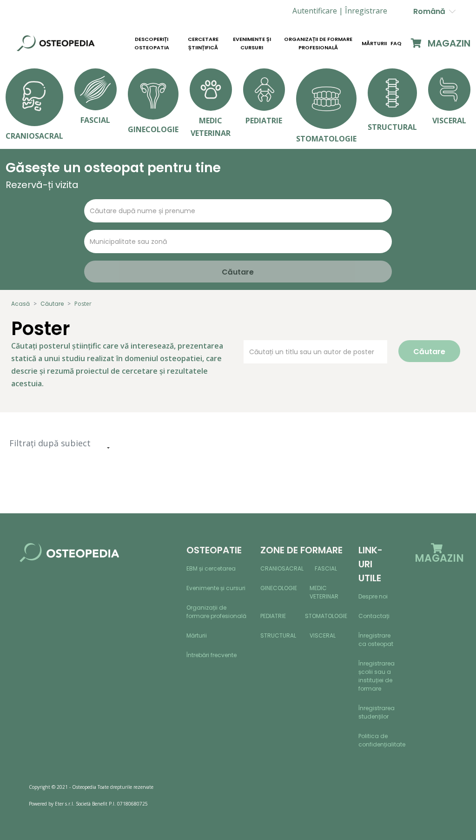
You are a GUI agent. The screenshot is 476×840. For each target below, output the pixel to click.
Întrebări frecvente (211, 655)
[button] (366, 11)
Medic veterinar (324, 592)
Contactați (374, 616)
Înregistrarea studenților (376, 712)
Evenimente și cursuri (252, 43)
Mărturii (374, 43)
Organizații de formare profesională (318, 43)
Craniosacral (282, 568)
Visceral (323, 635)
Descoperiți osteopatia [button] (151, 43)
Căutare (52, 304)
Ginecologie (278, 588)
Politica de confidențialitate (381, 740)
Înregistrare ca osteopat (375, 640)
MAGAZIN (447, 43)
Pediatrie (273, 616)
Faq (396, 43)
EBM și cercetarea (211, 568)
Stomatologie (326, 616)
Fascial (326, 568)
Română (431, 11)
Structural (278, 635)
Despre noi (373, 596)
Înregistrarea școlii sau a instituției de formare (376, 675)
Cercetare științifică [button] (203, 43)
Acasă (20, 304)
